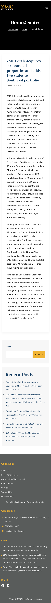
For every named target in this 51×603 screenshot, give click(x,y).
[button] (47, 7)
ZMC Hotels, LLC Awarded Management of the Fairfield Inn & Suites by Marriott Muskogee (24, 436)
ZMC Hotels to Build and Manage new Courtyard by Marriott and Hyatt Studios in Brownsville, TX (24, 386)
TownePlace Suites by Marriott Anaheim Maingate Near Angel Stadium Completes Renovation (24, 415)
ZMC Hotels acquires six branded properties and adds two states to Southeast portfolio (24, 70)
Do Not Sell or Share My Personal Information (25, 501)
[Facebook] (2, 585)
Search (8, 346)
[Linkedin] (7, 585)
